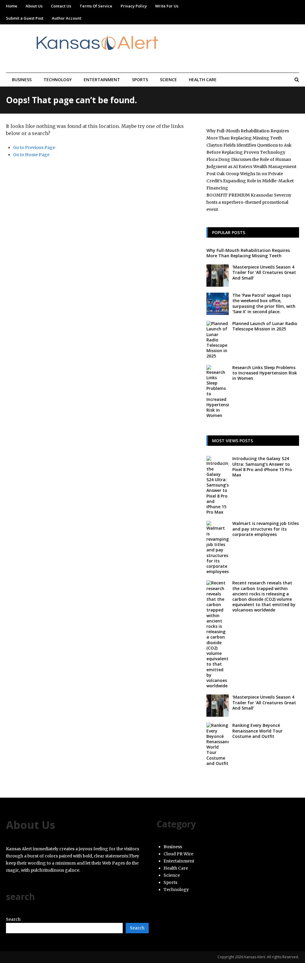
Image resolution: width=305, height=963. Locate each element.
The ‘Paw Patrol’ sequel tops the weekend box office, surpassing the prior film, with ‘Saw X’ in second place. (263, 303)
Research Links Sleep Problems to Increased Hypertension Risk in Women (264, 373)
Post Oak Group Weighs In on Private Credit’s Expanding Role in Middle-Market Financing (250, 181)
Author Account (66, 18)
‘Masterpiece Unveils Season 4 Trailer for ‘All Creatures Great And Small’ (264, 272)
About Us (34, 6)
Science (168, 79)
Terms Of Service (96, 6)
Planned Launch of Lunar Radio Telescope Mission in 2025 (264, 326)
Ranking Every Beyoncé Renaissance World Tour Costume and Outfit (257, 730)
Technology (57, 79)
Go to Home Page (31, 154)
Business (22, 79)
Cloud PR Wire (178, 854)
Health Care (203, 79)
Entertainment (102, 79)
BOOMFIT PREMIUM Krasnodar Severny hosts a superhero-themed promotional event (248, 202)
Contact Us (61, 6)
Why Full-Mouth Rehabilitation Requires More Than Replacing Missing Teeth (248, 252)
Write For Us (166, 6)
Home (11, 6)
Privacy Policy (134, 6)
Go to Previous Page (34, 147)
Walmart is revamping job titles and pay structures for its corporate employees (265, 528)
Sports (140, 79)
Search (13, 919)
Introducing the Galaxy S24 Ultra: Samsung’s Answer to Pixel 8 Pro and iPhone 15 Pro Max (262, 467)
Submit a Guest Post (24, 18)
